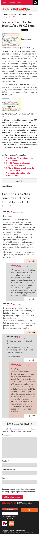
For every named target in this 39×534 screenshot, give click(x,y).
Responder (30, 261)
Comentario (6, 435)
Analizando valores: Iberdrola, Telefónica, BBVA (18, 174)
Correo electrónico (9, 469)
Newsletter (10, 509)
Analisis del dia (21, 15)
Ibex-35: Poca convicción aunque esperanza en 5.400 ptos (19, 164)
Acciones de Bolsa (14, 3)
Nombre (5, 461)
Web (3, 478)
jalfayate (14, 265)
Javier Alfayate (13, 17)
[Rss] (29, 510)
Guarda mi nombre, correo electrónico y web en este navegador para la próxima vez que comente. (19, 490)
